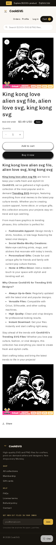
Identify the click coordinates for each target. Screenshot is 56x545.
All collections (10, 471)
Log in (36, 19)
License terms (10, 498)
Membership (9, 476)
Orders (16, 19)
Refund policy (10, 503)
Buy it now (28, 155)
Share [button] (9, 423)
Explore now (44, 3)
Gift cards (8, 481)
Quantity (6, 128)
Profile (25, 19)
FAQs (5, 493)
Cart (46, 19)
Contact (7, 508)
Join (48, 522)
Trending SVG (20, 193)
